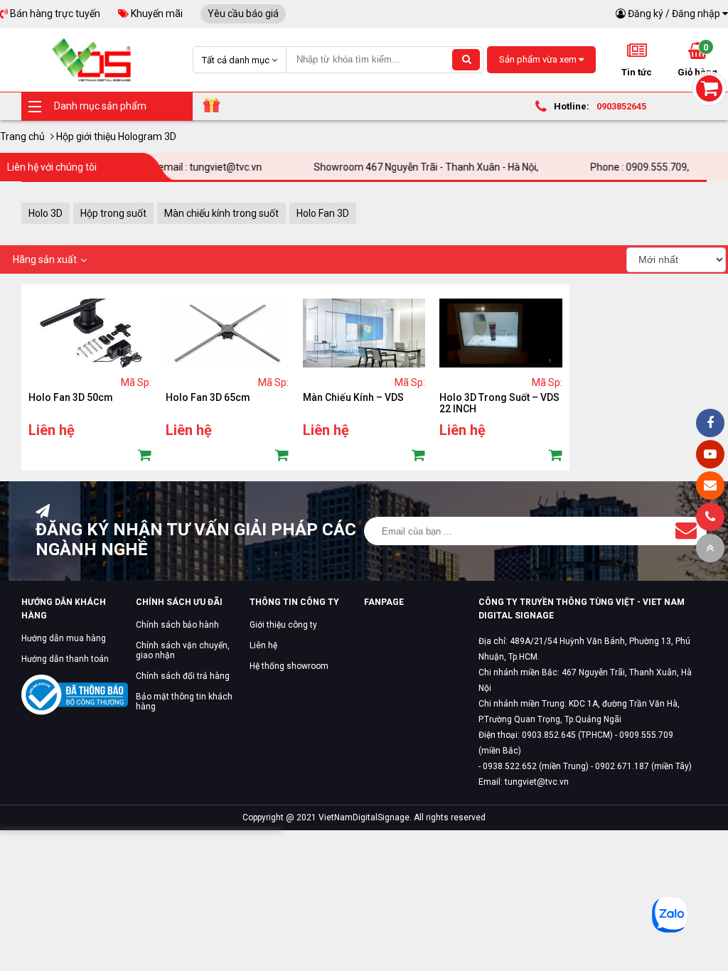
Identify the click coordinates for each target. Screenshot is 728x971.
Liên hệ (263, 645)
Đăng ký (645, 13)
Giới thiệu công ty (283, 625)
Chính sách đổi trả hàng (183, 676)
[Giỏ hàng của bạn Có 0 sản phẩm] (709, 88)
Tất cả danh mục (237, 60)
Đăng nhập (696, 13)
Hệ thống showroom (289, 666)
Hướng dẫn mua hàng (63, 638)
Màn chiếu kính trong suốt (221, 213)
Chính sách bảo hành (177, 625)
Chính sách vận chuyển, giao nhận (183, 650)
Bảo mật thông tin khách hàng (184, 702)
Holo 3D (45, 213)
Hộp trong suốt (113, 213)
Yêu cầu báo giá (243, 13)
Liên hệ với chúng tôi (52, 167)
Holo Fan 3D (322, 213)
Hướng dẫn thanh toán (65, 659)
